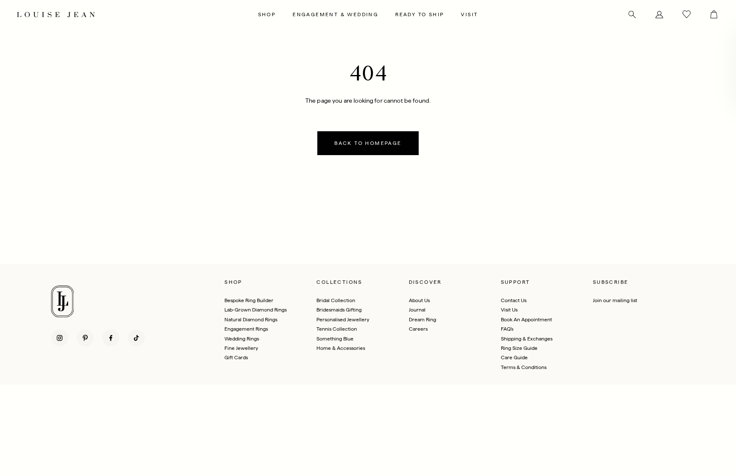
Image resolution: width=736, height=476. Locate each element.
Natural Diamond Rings (250, 320)
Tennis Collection (336, 329)
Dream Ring (422, 320)
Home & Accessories (340, 348)
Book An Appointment (526, 320)
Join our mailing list (615, 300)
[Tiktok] (136, 337)
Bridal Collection (335, 300)
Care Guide (514, 358)
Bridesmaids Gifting (339, 310)
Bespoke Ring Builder (248, 300)
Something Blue (335, 339)
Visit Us (509, 310)
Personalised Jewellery (342, 320)
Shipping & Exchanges (526, 339)
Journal (417, 310)
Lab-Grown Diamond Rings (255, 310)
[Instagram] (59, 337)
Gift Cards (236, 358)
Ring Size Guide (519, 348)
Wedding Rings (241, 339)
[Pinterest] (85, 337)
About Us (419, 300)
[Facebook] (110, 337)
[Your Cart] (709, 14)
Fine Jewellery (241, 348)
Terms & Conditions (523, 367)
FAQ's (507, 329)
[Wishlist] (686, 14)
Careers (418, 329)
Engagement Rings (246, 329)
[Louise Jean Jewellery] (134, 14)
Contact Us (513, 300)
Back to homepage (367, 143)
